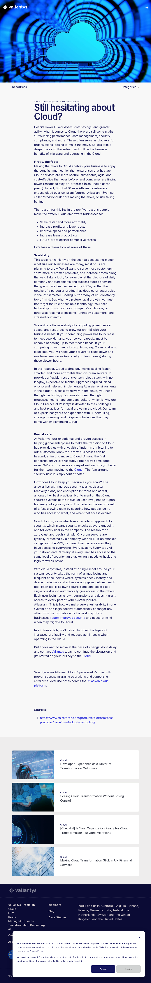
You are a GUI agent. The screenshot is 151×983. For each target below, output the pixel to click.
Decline (128, 969)
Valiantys (58, 651)
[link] (15, 7)
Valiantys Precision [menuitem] (21, 904)
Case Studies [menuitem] (57, 917)
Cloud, (37, 101)
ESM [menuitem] (11, 912)
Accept (103, 969)
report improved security (67, 617)
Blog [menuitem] (51, 911)
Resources (19, 87)
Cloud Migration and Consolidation (60, 101)
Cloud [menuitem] (12, 908)
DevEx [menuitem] (12, 917)
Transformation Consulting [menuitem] (26, 925)
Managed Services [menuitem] (21, 921)
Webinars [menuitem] (54, 904)
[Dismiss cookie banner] (139, 937)
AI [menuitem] (9, 929)
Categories (129, 87)
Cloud (78, 469)
